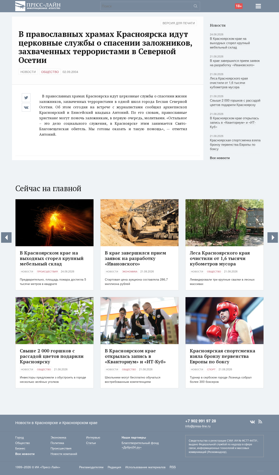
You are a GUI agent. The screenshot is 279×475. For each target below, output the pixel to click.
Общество (50, 71)
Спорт (211, 369)
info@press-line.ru (198, 426)
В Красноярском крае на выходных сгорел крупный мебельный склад (230, 42)
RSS (260, 421)
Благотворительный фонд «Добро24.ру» (140, 444)
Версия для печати (179, 23)
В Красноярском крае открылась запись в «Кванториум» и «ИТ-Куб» (234, 122)
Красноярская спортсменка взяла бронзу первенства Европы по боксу (235, 144)
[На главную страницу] (38, 5)
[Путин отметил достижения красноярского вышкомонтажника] (272, 237)
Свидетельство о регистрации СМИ (211, 440)
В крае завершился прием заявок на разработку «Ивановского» (235, 62)
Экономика (129, 271)
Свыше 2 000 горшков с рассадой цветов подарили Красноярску (235, 102)
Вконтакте (252, 421)
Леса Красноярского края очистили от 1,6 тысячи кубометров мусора (229, 82)
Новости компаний (64, 453)
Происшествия (47, 271)
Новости (28, 71)
